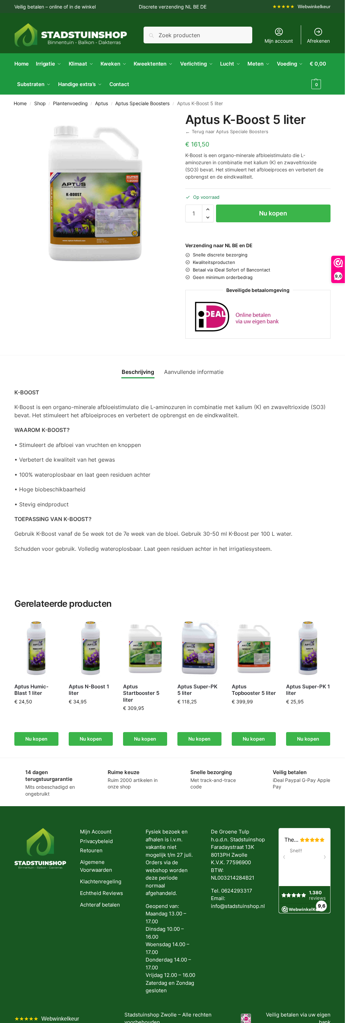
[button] (320, 74)
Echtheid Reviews (101, 893)
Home (20, 103)
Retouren (91, 850)
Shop (40, 103)
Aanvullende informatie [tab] (194, 371)
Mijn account (279, 41)
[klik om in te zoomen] (94, 192)
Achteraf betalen (100, 904)
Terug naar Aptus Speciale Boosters (226, 132)
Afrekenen (318, 41)
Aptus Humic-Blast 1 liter (31, 690)
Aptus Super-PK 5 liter (197, 690)
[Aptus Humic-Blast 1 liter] (36, 648)
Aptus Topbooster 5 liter (254, 690)
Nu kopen (273, 213)
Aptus (101, 103)
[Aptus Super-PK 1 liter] (308, 648)
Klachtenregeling (100, 881)
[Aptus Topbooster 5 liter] (254, 648)
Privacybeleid (96, 841)
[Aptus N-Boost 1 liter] (91, 648)
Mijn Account (95, 831)
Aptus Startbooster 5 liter (141, 693)
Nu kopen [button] (36, 739)
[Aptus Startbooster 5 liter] (145, 648)
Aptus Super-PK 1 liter (308, 690)
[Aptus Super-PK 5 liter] (199, 648)
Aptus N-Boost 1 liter (89, 690)
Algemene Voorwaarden (96, 866)
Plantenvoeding (70, 103)
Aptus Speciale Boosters (142, 103)
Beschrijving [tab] (138, 371)
